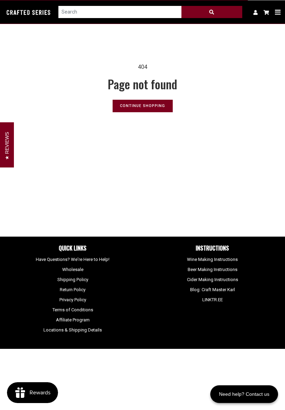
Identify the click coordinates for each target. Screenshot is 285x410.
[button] (266, 12)
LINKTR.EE (212, 299)
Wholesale (72, 269)
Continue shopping (142, 106)
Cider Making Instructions (212, 279)
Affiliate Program (73, 319)
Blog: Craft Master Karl (212, 289)
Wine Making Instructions (212, 259)
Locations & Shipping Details (72, 330)
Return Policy (73, 289)
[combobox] (120, 12)
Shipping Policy (72, 279)
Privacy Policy (72, 299)
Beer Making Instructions (212, 269)
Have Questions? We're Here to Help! (72, 259)
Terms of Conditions (72, 309)
